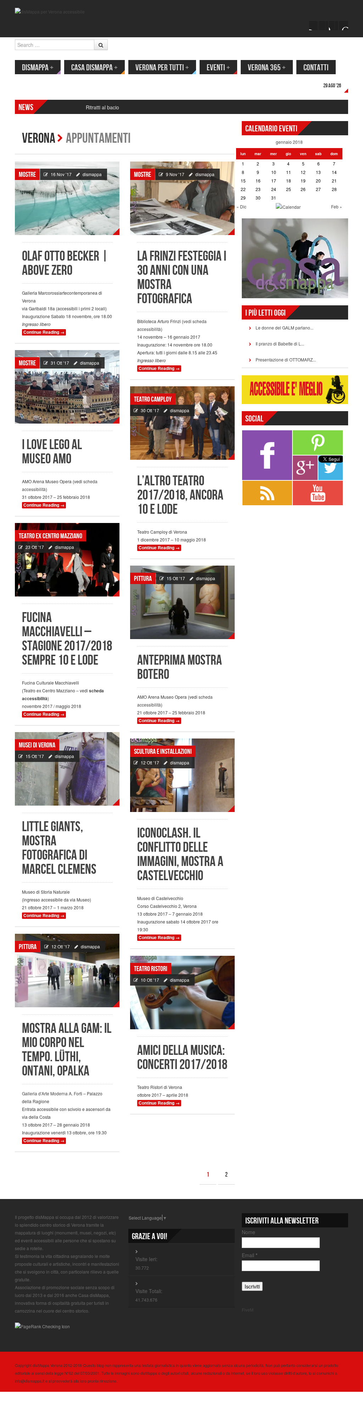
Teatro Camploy (153, 399)
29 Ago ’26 (332, 85)
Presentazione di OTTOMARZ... (286, 359)
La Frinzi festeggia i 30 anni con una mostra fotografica (181, 277)
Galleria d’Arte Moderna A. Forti (52, 1093)
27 (318, 189)
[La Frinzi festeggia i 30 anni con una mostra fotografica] (182, 198)
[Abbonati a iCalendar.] (288, 206)
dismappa (92, 174)
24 (273, 189)
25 (288, 189)
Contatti (316, 67)
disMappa (38, 67)
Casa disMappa (94, 67)
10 (273, 172)
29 (243, 198)
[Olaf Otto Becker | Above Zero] (67, 198)
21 (334, 181)
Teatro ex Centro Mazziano (50, 536)
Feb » (336, 206)
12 (303, 172)
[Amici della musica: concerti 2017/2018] (182, 992)
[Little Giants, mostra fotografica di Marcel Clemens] (67, 769)
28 (334, 189)
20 (318, 181)
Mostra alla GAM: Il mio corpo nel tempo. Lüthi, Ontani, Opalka (66, 1050)
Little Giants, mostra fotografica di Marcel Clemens (59, 848)
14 (334, 172)
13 (318, 172)
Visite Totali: (148, 1291)
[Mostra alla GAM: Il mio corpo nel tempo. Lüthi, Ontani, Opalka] (67, 970)
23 (258, 189)
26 (303, 189)
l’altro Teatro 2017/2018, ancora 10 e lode (180, 495)
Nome (248, 1232)
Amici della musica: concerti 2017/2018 (182, 1057)
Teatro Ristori (150, 969)
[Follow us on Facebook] (313, 25)
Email (249, 1255)
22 (243, 189)
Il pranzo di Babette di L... (280, 343)
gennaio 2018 (289, 142)
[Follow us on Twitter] (323, 25)
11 (288, 172)
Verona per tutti (162, 67)
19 (303, 181)
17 (273, 181)
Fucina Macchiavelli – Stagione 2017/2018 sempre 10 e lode (67, 639)
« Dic (241, 206)
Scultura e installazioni (163, 751)
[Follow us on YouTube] (333, 25)
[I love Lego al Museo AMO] (67, 387)
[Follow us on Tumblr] (343, 25)
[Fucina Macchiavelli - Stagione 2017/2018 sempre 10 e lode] (67, 559)
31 (273, 198)
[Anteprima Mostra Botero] (182, 602)
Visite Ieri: (146, 1259)
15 (243, 181)
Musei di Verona (37, 745)
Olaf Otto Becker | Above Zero (65, 263)
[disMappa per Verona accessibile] (50, 11)
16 (258, 181)
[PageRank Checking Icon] (42, 1326)
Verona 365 (267, 67)
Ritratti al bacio (102, 107)
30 (258, 198)
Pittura (143, 578)
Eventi (218, 67)
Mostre (27, 174)
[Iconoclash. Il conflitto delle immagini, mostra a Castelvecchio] (182, 775)
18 (288, 181)
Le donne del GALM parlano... (284, 328)
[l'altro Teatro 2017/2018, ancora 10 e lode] (182, 423)
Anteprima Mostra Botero (179, 667)
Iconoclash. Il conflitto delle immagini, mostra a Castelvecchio (180, 854)
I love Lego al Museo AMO (52, 452)
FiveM (247, 1310)
